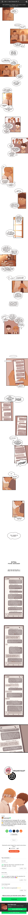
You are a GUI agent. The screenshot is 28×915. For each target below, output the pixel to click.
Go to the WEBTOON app (14, 912)
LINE (7, 831)
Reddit (21, 831)
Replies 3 (4, 868)
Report (14, 840)
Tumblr (17, 831)
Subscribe (14, 834)
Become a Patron (14, 851)
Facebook (10, 831)
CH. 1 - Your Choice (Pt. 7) (11, 1)
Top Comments (5, 857)
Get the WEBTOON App (17, 909)
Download (14, 899)
